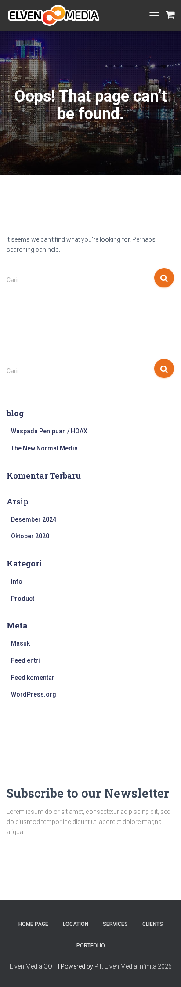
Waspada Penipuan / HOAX (49, 431)
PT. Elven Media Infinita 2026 (133, 966)
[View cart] (170, 15)
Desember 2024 (33, 519)
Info (16, 581)
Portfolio (90, 946)
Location (75, 924)
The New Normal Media (44, 448)
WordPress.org (33, 694)
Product (22, 598)
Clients (152, 924)
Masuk (20, 643)
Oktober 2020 (30, 536)
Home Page (33, 924)
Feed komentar (32, 677)
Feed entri (25, 660)
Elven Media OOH (33, 966)
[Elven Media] (57, 15)
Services (115, 924)
